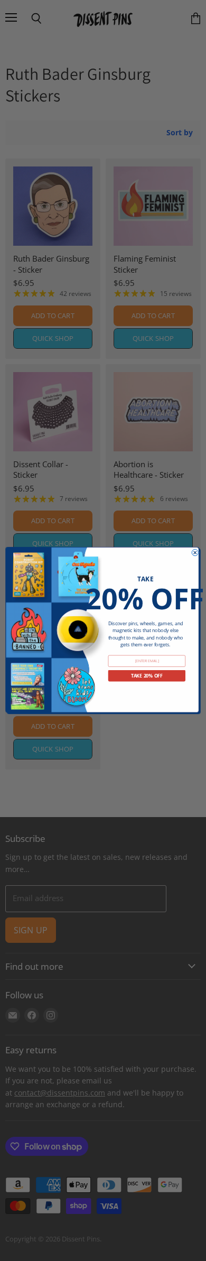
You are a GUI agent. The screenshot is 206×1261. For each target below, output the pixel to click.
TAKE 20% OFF (147, 676)
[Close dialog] (195, 552)
